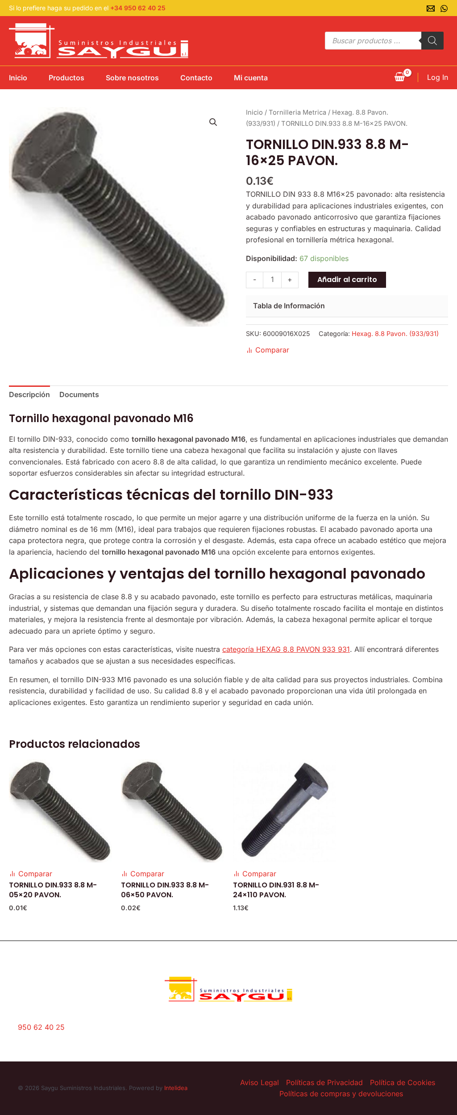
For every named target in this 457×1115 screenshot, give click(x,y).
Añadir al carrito (347, 279)
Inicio (18, 77)
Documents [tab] (79, 394)
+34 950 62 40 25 (138, 8)
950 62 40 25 (41, 1027)
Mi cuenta (251, 77)
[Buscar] (432, 41)
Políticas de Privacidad (324, 1082)
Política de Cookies (402, 1082)
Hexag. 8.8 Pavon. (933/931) (395, 333)
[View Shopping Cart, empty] (399, 78)
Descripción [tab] (29, 394)
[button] (213, 122)
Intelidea (175, 1087)
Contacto (196, 77)
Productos (66, 77)
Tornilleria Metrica (297, 112)
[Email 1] (431, 8)
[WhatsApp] (444, 8)
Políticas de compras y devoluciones (341, 1093)
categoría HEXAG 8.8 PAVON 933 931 (286, 649)
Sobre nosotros (132, 77)
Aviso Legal (259, 1082)
